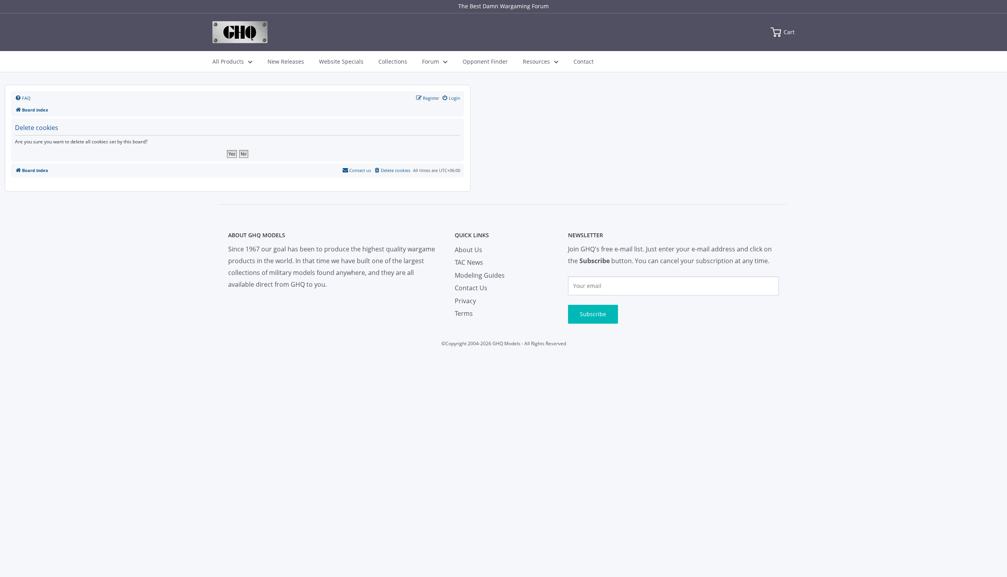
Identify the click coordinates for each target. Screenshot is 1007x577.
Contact (584, 61)
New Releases (285, 61)
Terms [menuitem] (464, 313)
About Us (468, 249)
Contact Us (471, 288)
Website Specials (341, 61)
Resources (536, 61)
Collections (392, 61)
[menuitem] (23, 98)
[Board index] (239, 32)
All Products (228, 61)
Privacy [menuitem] (465, 301)
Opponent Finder (485, 61)
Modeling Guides (480, 275)
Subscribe (593, 314)
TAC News (469, 262)
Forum (430, 61)
